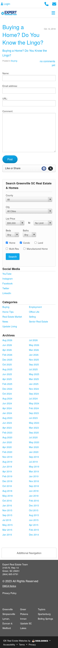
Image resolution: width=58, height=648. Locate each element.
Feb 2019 (7, 476)
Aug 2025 (7, 369)
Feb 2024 (34, 408)
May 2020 (34, 442)
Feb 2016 (34, 500)
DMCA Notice (9, 586)
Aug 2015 (34, 515)
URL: (5, 98)
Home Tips (8, 311)
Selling (32, 316)
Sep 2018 (34, 486)
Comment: (7, 111)
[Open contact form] (54, 3)
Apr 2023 (7, 427)
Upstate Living (9, 326)
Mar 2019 (34, 471)
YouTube (6, 273)
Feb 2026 (7, 354)
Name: (5, 73)
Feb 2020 (7, 452)
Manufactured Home (37, 248)
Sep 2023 (34, 413)
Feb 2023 (7, 432)
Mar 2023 (34, 427)
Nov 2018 (34, 481)
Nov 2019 (7, 456)
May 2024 (34, 403)
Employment (35, 307)
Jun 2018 (34, 490)
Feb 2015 (34, 529)
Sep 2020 (34, 432)
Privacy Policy (9, 593)
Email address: (10, 86)
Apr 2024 (7, 408)
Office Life (34, 311)
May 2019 (34, 466)
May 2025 (34, 374)
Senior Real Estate (38, 321)
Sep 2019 (34, 456)
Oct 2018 (7, 486)
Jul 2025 (33, 369)
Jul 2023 (33, 418)
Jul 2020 (33, 437)
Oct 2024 (7, 393)
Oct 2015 (33, 510)
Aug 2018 (7, 490)
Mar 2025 (34, 379)
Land (40, 242)
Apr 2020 (7, 447)
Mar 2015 (7, 529)
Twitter (5, 288)
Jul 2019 (33, 461)
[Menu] (53, 13)
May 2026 (34, 345)
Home (12, 242)
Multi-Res (14, 248)
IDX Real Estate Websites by (17, 640)
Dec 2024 (7, 388)
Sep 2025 (34, 364)
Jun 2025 (7, 374)
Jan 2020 (34, 452)
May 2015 (7, 524)
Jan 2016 (7, 505)
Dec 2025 (7, 359)
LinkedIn (6, 293)
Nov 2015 (7, 510)
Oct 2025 (7, 364)
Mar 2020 (34, 447)
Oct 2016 (7, 500)
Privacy (32, 644)
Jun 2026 (7, 345)
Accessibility (9, 644)
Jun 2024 (7, 403)
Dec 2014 (34, 534)
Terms (22, 644)
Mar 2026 (34, 349)
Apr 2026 (7, 349)
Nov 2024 (34, 388)
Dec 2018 (7, 481)
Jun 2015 (34, 520)
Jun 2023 (7, 422)
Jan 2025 (34, 383)
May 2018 (7, 495)
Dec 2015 (34, 505)
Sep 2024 (34, 393)
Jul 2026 (33, 340)
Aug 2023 (7, 418)
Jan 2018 (34, 495)
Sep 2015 (7, 515)
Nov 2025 (34, 359)
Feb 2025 (7, 383)
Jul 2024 (33, 398)
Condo (26, 242)
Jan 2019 (34, 476)
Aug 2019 (7, 461)
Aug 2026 (7, 340)
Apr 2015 (33, 524)
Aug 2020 (7, 437)
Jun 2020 (7, 442)
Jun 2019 (7, 466)
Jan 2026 (34, 354)
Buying (14, 60)
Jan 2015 (7, 534)
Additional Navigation (29, 553)
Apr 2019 (7, 471)
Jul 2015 (6, 520)
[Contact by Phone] (46, 3)
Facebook (7, 283)
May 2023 (34, 422)
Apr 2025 (7, 379)
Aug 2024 (7, 398)
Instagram (7, 278)
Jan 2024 (7, 413)
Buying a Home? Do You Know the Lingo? (22, 34)
